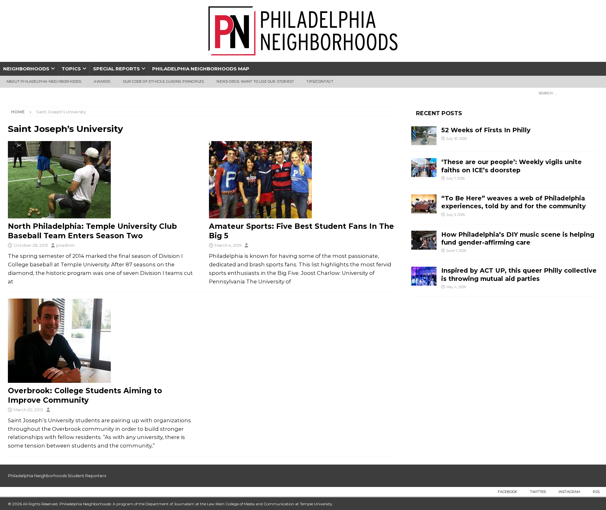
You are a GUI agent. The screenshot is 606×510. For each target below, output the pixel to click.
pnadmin (65, 245)
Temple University (316, 503)
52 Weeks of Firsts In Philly (486, 130)
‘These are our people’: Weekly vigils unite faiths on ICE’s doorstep (511, 166)
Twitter (538, 491)
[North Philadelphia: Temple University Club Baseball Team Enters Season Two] (101, 179)
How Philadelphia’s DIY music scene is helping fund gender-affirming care (517, 238)
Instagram (569, 491)
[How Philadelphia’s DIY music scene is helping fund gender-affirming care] (424, 240)
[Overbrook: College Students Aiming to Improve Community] (101, 340)
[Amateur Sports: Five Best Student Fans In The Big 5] (302, 179)
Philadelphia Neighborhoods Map (200, 69)
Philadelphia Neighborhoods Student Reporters (57, 475)
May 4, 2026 (456, 287)
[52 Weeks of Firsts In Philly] (424, 135)
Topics (71, 69)
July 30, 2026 (456, 138)
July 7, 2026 (455, 178)
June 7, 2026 (456, 250)
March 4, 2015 (228, 245)
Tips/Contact (319, 81)
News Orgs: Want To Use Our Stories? (255, 81)
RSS (596, 491)
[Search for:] (566, 93)
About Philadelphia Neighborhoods (43, 81)
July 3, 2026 (455, 214)
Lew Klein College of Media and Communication (250, 503)
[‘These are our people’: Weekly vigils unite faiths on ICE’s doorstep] (424, 167)
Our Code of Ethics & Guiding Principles (163, 81)
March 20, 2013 (28, 409)
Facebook (507, 491)
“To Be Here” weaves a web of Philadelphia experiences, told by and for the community (513, 202)
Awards (102, 81)
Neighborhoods (26, 69)
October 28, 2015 (31, 245)
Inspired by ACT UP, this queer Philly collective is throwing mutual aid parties (519, 274)
